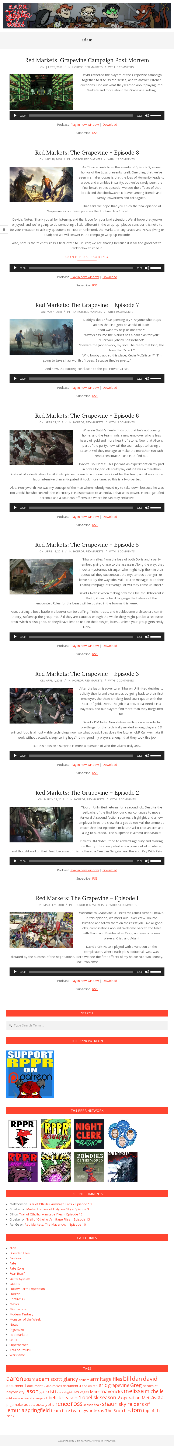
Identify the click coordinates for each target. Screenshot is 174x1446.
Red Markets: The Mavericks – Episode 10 (55, 1224)
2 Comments (126, 422)
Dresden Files (20, 1253)
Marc (95, 1391)
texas (99, 1410)
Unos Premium (82, 1440)
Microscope (18, 1309)
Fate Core (17, 1268)
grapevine (118, 1385)
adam (29, 1379)
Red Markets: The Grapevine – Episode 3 (87, 673)
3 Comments (126, 551)
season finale (92, 1405)
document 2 (36, 1386)
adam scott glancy (57, 1379)
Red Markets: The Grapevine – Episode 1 (87, 898)
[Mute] (147, 115)
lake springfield (65, 1392)
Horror (78, 67)
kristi (50, 1391)
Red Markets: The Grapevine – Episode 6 (87, 415)
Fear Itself (17, 1273)
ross (77, 1403)
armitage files (106, 1378)
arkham (84, 1380)
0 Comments (125, 67)
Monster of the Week (25, 1319)
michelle (154, 1391)
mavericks (111, 1391)
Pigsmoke (17, 1329)
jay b (42, 1392)
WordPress (109, 1440)
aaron (14, 1378)
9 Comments (125, 680)
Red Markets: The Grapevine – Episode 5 (87, 544)
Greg (136, 1384)
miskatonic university (20, 1398)
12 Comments (125, 159)
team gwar (82, 1410)
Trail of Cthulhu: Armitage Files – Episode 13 (60, 1204)
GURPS (15, 1283)
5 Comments (127, 799)
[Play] (15, 115)
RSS (95, 133)
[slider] (156, 115)
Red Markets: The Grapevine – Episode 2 (87, 792)
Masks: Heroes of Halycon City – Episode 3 (57, 1209)
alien (13, 1248)
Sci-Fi (13, 1340)
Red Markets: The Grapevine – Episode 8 (87, 152)
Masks (14, 1304)
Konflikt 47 (17, 1299)
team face (60, 1410)
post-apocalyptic (39, 1404)
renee (62, 1404)
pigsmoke (14, 1404)
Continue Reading (87, 257)
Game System (20, 1278)
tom (137, 1410)
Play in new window (84, 124)
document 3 (54, 1386)
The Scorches (118, 1410)
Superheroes (19, 1345)
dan (137, 1379)
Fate (13, 1263)
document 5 (90, 1386)
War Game (17, 1355)
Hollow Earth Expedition (27, 1289)
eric (102, 1384)
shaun (110, 1404)
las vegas (81, 1391)
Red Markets (94, 67)
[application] (87, 115)
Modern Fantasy (21, 1314)
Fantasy (15, 1258)
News (14, 1324)
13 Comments (127, 905)
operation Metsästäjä (142, 1398)
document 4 (72, 1386)
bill (127, 1378)
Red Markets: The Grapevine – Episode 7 (87, 304)
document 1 (16, 1385)
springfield (37, 1410)
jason (32, 1391)
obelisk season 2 (101, 1397)
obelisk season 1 (63, 1397)
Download (109, 124)
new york (40, 1398)
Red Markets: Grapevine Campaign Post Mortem (87, 60)
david (150, 1379)
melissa (134, 1391)
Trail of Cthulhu (20, 1350)
